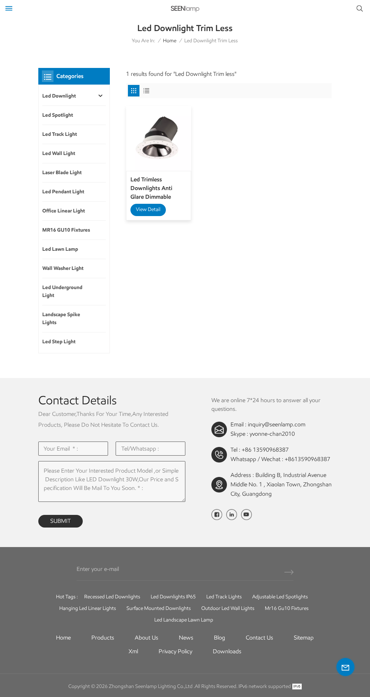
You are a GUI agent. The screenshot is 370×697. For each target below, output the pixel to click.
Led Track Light (59, 134)
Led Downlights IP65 (173, 597)
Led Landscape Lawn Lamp (183, 620)
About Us (146, 637)
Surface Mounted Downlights (158, 608)
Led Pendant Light (63, 192)
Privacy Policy (175, 651)
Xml (133, 651)
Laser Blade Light (62, 172)
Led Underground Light (62, 291)
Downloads (227, 651)
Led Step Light (59, 342)
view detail (148, 209)
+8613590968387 (307, 459)
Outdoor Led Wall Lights (227, 608)
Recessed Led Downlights (112, 597)
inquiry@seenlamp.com (276, 424)
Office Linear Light (63, 211)
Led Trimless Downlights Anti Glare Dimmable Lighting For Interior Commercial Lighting (156, 188)
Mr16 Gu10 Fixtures (287, 608)
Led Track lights (224, 597)
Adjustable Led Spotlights (280, 597)
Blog (219, 637)
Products (102, 637)
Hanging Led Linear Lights (87, 608)
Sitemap (304, 637)
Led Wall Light (58, 153)
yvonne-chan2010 (272, 433)
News (186, 637)
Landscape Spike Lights (61, 318)
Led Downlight (59, 96)
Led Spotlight (57, 115)
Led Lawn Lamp (60, 249)
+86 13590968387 (265, 449)
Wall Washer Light (62, 268)
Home (169, 41)
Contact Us (259, 637)
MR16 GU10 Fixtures (66, 230)
